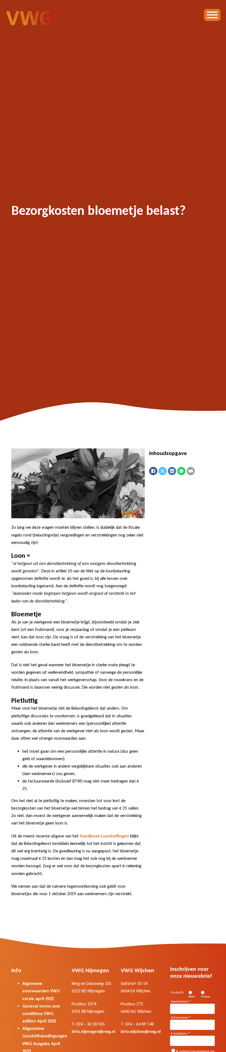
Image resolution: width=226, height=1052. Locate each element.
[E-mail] (191, 471)
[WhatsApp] (181, 471)
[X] (162, 471)
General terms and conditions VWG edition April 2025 (41, 1013)
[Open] (212, 15)
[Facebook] (153, 471)
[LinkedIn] (172, 471)
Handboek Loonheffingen (104, 836)
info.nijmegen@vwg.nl (93, 1031)
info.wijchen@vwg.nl (141, 1031)
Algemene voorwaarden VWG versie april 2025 (41, 991)
